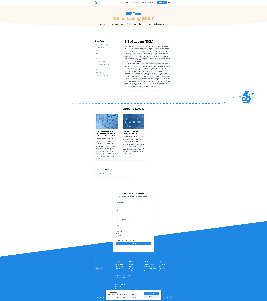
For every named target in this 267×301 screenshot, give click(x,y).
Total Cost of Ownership (102, 75)
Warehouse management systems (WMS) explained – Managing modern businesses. (106, 133)
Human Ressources (119, 266)
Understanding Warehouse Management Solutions (131, 132)
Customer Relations (119, 264)
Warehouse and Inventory (120, 275)
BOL (97, 58)
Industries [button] (134, 2)
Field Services (118, 288)
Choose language (99, 266)
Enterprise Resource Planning (103, 64)
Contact (131, 268)
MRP (97, 50)
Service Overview (148, 273)
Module (98, 53)
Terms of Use (162, 264)
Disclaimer (161, 270)
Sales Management (119, 270)
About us (131, 264)
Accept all (151, 293)
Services (131, 270)
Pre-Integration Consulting (150, 264)
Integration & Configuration (150, 266)
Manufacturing (118, 286)
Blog (130, 275)
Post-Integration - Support (150, 268)
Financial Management (120, 277)
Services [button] (142, 2)
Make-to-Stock (100, 47)
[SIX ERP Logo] (96, 2)
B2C (97, 70)
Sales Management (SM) (106, 174)
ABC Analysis (99, 56)
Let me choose (133, 297)
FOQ (97, 67)
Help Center (132, 273)
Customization (147, 270)
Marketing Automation (120, 284)
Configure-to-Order (100, 61)
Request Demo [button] (162, 2)
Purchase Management (120, 273)
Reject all (151, 296)
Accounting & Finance (119, 279)
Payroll (116, 282)
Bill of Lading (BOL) (138, 42)
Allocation (98, 72)
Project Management (119, 268)
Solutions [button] (126, 2)
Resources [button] (150, 2)
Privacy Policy (125, 246)
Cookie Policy (162, 268)
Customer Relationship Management (105, 45)
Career (130, 266)
